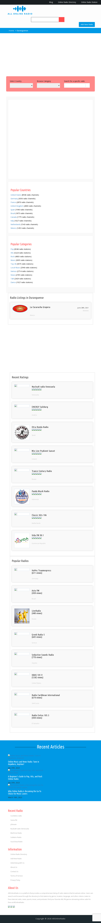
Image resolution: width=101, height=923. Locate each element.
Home (11, 30)
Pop (12, 249)
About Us (13, 867)
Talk (12, 278)
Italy (12, 221)
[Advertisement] (50, 54)
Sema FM (13, 820)
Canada (14, 217)
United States (16, 195)
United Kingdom (17, 206)
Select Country (15, 81)
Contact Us (14, 871)
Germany (14, 198)
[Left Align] (61, 19)
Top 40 (13, 264)
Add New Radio (87, 24)
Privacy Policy (15, 880)
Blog (51, 2)
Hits (12, 253)
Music (13, 260)
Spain (13, 209)
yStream (13, 824)
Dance (13, 282)
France (13, 202)
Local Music (15, 267)
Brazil (13, 213)
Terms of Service (16, 876)
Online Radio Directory (67, 2)
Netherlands (15, 224)
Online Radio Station (89, 2)
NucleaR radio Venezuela (19, 829)
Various (14, 271)
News (13, 275)
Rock (13, 256)
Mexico (13, 228)
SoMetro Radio (15, 837)
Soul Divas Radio (16, 842)
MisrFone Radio (16, 833)
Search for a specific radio (74, 81)
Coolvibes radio (16, 816)
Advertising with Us (17, 863)
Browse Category (44, 81)
